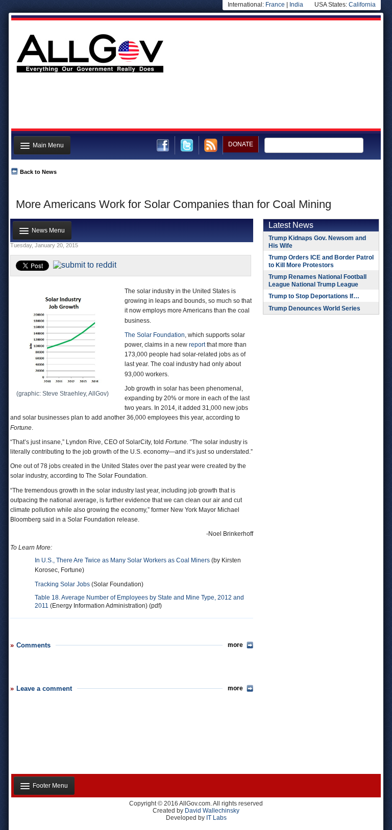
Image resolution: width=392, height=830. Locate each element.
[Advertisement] (195, 103)
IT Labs (216, 817)
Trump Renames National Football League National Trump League (317, 280)
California (362, 4)
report (197, 344)
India (296, 4)
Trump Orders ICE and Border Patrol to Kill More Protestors (321, 261)
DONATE (240, 144)
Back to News (38, 172)
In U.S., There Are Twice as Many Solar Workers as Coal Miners (122, 560)
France (275, 4)
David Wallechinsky (212, 810)
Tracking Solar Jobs (62, 584)
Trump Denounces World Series (314, 308)
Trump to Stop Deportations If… (313, 296)
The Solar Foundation (155, 335)
